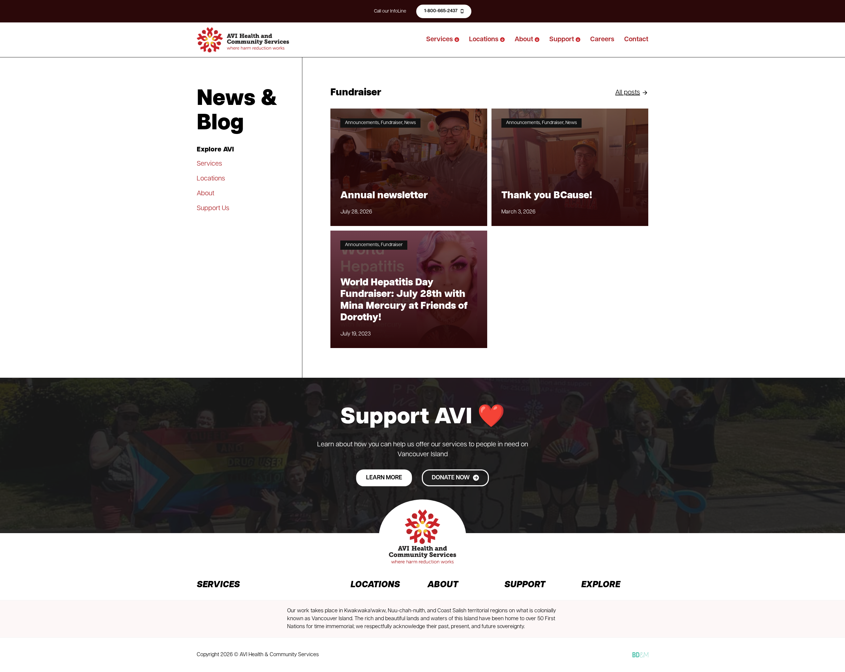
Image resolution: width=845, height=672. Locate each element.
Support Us (213, 208)
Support (561, 39)
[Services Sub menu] (457, 39)
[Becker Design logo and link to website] (640, 655)
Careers (602, 39)
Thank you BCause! (546, 196)
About (524, 39)
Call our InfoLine (390, 11)
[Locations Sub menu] (502, 39)
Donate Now (451, 478)
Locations (483, 39)
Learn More (384, 478)
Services (439, 39)
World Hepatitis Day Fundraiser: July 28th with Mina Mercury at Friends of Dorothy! (404, 300)
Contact (636, 39)
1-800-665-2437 (440, 11)
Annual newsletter (384, 196)
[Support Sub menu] (578, 39)
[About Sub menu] (537, 39)
